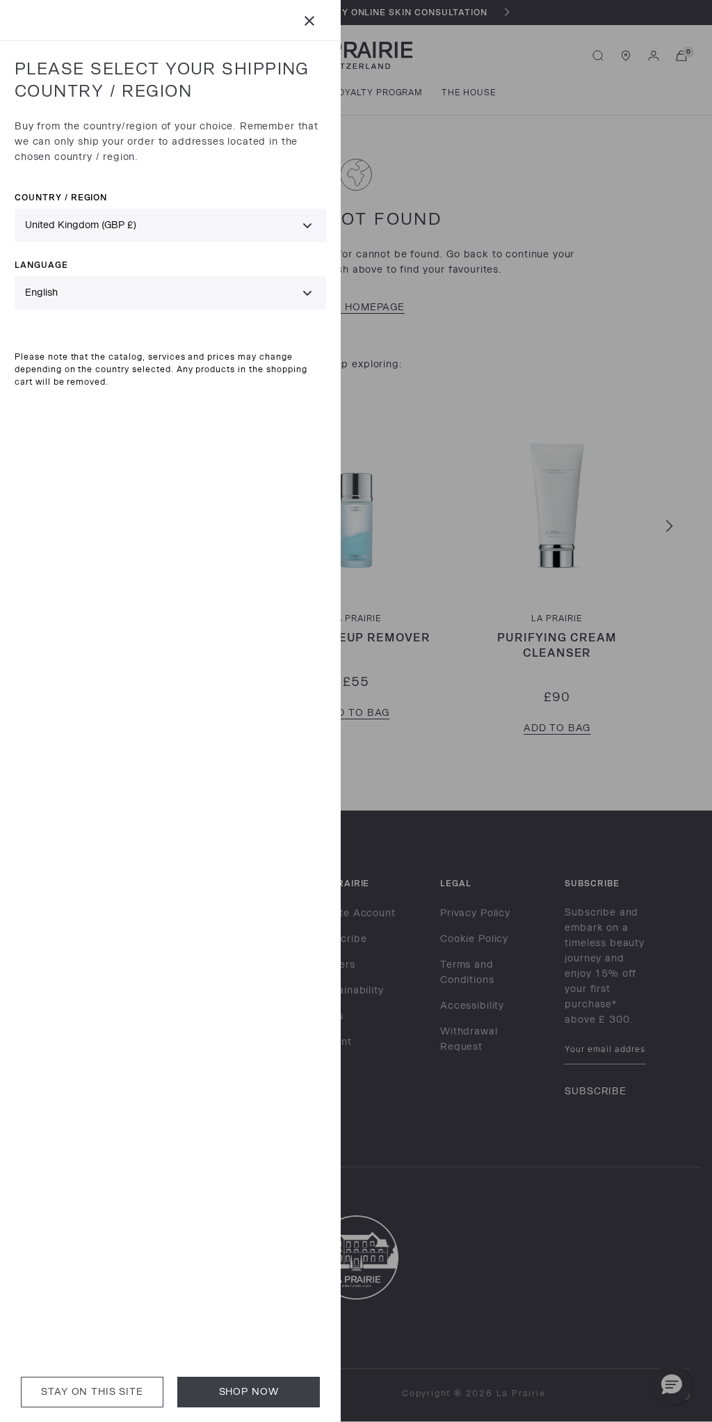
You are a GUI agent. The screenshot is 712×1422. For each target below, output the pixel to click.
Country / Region (61, 197)
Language (41, 264)
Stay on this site (92, 1392)
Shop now (249, 1392)
